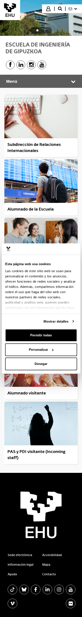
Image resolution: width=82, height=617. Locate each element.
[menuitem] (73, 8)
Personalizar (38, 349)
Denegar (41, 364)
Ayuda (12, 574)
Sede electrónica (20, 555)
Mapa (46, 564)
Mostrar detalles (56, 321)
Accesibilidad (52, 555)
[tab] (37, 30)
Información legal (20, 564)
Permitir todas (41, 335)
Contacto (49, 574)
